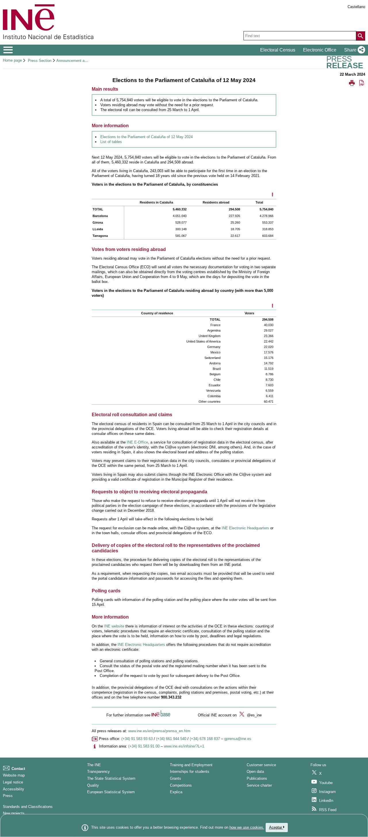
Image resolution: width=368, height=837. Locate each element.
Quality (93, 785)
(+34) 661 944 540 (171, 739)
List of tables (111, 142)
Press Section (39, 60)
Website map (14, 775)
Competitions (181, 785)
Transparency (98, 771)
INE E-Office (137, 442)
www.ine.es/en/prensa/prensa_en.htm (159, 731)
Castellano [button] (356, 7)
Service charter (259, 785)
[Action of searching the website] (360, 36)
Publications (257, 778)
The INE (94, 765)
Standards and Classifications (28, 806)
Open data (255, 771)
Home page (12, 60)
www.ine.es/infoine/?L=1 (184, 746)
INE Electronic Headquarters (245, 528)
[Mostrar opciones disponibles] (272, 195)
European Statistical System (111, 792)
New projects (13, 813)
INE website (114, 626)
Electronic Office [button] (319, 49)
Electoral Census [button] (277, 49)
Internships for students (189, 771)
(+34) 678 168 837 (205, 739)
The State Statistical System (111, 778)
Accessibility (13, 789)
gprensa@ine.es (237, 739)
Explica (176, 792)
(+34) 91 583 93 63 (137, 739)
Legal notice (13, 782)
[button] (353, 50)
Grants (175, 778)
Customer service (261, 765)
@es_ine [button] (254, 715)
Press (8, 796)
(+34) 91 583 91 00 (144, 746)
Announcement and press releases (85, 60)
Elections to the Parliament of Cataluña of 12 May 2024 (146, 137)
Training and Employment (191, 765)
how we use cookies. (246, 827)
